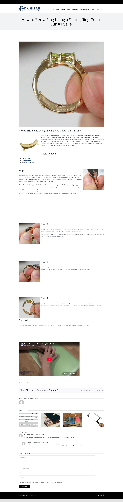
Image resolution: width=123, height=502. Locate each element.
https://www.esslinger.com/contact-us (82, 445)
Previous (96, 36)
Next (102, 36)
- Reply (43, 434)
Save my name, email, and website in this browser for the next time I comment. (41, 482)
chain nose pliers (27, 160)
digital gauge (26, 158)
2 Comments (37, 382)
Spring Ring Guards (90, 135)
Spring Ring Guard (30, 162)
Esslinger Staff (23, 382)
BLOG (30, 1)
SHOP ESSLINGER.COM (23, 1)
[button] (101, 9)
